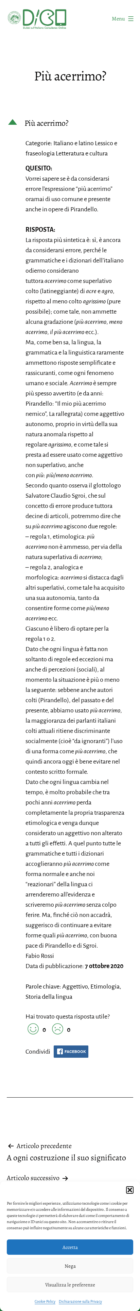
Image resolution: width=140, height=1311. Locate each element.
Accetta (70, 1247)
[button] (129, 1190)
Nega (70, 1266)
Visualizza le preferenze (70, 1284)
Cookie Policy (45, 1301)
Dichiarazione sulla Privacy (80, 1301)
